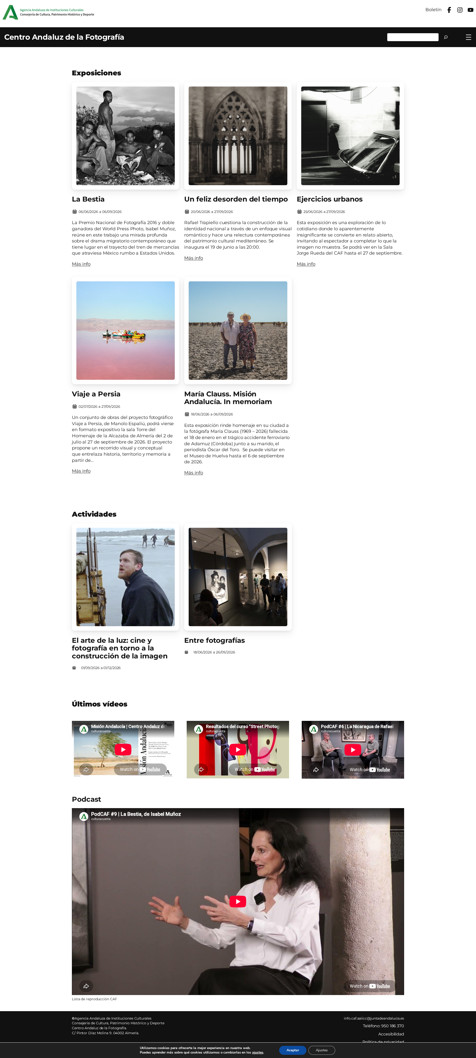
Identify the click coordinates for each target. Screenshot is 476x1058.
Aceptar (293, 1050)
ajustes (257, 1052)
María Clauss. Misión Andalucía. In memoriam (228, 398)
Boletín (433, 9)
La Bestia (88, 199)
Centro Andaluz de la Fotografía (64, 37)
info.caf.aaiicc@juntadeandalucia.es (374, 1018)
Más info (81, 263)
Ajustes (322, 1050)
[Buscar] (446, 37)
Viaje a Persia (96, 394)
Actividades (94, 514)
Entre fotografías (214, 641)
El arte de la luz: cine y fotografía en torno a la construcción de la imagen (120, 648)
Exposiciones (96, 73)
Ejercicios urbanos (330, 199)
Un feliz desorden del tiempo (236, 199)
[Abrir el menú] (468, 37)
